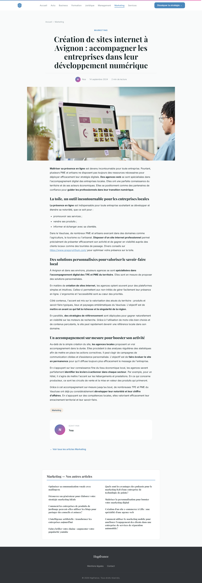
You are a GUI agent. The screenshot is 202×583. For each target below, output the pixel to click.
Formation (76, 5)
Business (63, 5)
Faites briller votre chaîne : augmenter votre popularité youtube (71, 530)
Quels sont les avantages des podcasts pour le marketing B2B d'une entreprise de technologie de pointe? (128, 489)
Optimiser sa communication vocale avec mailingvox (70, 488)
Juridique (89, 5)
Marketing (119, 5)
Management (104, 5)
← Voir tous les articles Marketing (68, 449)
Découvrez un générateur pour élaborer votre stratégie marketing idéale (72, 498)
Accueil (43, 5)
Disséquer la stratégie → (169, 5)
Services (132, 5)
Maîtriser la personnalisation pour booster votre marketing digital (127, 501)
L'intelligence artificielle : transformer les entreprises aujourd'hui (70, 521)
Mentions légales (95, 566)
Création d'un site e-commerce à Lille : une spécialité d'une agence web (127, 511)
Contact (111, 566)
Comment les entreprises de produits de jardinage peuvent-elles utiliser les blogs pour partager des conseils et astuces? (72, 509)
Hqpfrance (101, 556)
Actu (53, 5)
